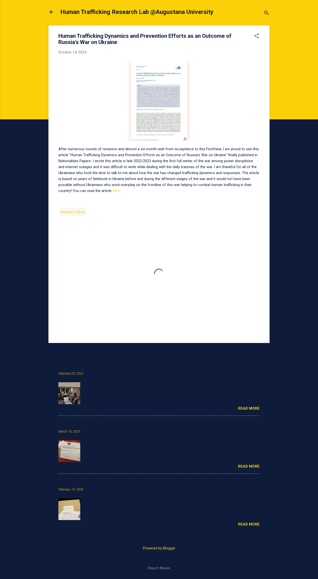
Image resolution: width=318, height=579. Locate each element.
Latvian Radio (72, 481)
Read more (249, 408)
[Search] (267, 13)
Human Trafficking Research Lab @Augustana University (136, 11)
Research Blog (72, 212)
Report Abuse (159, 568)
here (116, 191)
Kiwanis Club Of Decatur (82, 423)
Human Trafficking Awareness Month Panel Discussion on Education (128, 365)
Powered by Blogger (159, 548)
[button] (257, 36)
